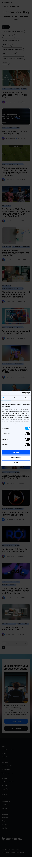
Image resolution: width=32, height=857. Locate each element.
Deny (16, 462)
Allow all (16, 452)
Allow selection (16, 457)
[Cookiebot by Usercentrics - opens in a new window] (22, 393)
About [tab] (26, 398)
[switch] (27, 433)
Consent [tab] (5, 398)
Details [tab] (16, 398)
